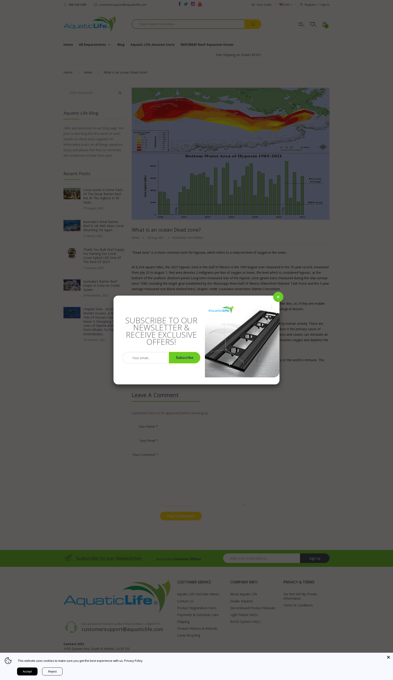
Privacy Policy (133, 661)
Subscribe (184, 357)
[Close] (278, 297)
